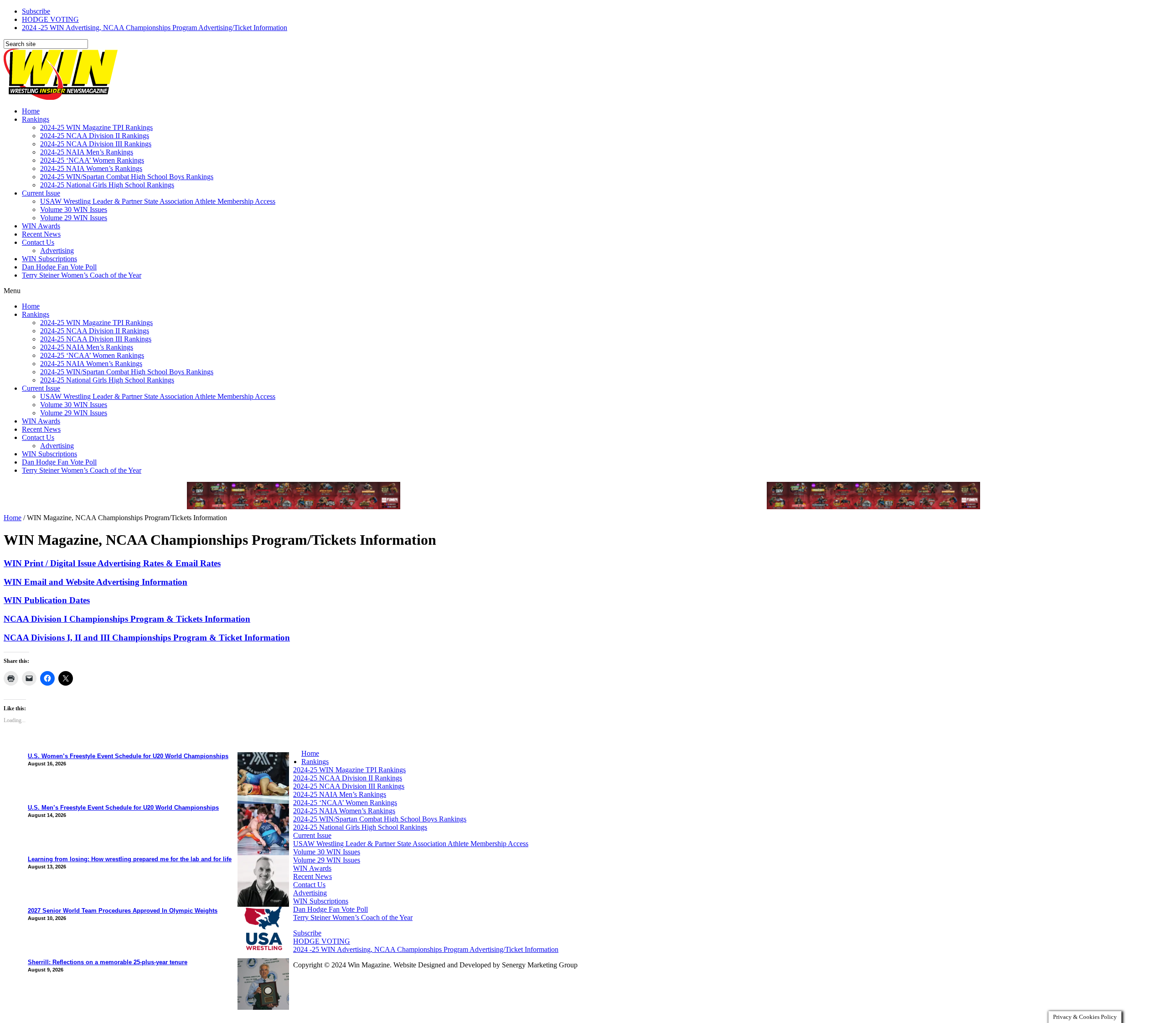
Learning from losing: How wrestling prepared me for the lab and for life (130, 859)
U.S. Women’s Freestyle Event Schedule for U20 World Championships (128, 756)
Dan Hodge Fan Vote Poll (59, 267)
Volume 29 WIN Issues (73, 218)
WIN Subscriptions (49, 259)
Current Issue (41, 193)
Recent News (41, 234)
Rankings (35, 119)
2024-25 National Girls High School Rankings (107, 185)
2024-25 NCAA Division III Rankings (95, 144)
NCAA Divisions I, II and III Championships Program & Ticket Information (147, 637)
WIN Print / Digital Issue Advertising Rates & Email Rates (112, 563)
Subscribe (36, 11)
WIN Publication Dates (47, 600)
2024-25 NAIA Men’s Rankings (86, 152)
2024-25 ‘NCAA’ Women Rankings (92, 160)
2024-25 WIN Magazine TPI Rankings (96, 127)
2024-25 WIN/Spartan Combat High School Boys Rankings (126, 177)
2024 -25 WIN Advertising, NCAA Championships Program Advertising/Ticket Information (154, 27)
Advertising (57, 250)
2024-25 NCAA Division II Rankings (94, 136)
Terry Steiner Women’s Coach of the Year (81, 275)
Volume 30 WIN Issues (73, 209)
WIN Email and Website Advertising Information (95, 582)
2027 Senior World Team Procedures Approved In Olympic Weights (122, 910)
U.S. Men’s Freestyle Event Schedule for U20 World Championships (123, 807)
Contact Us (38, 242)
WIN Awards (41, 226)
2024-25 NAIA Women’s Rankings (91, 168)
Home (31, 111)
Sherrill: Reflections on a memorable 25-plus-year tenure (107, 962)
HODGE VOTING (50, 19)
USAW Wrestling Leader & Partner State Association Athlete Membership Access (157, 201)
